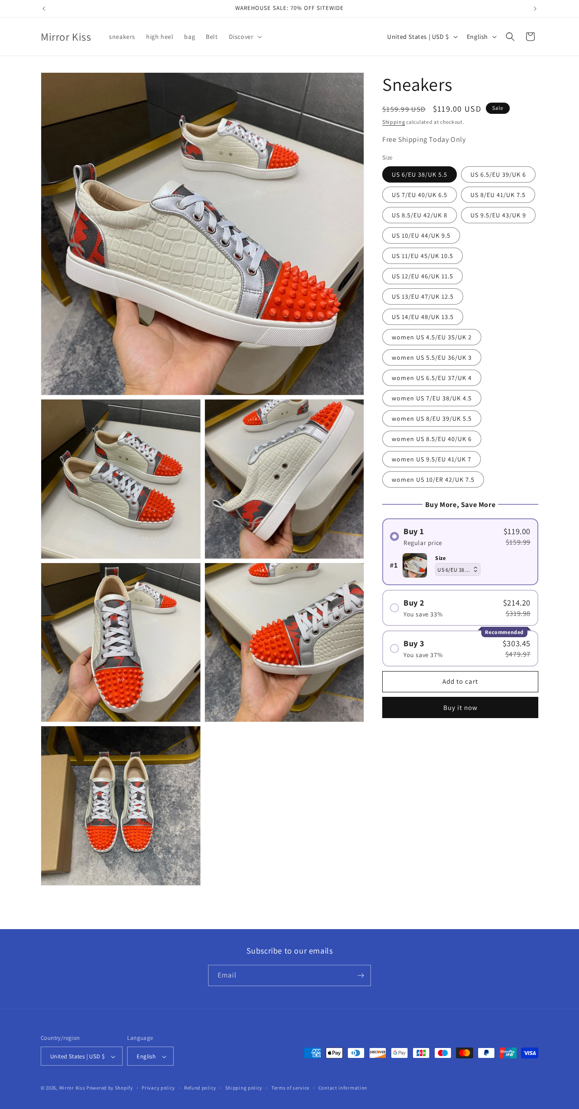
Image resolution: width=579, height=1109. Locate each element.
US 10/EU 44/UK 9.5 (421, 235)
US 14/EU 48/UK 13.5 (423, 317)
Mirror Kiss (72, 1088)
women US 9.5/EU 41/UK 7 (431, 459)
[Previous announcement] (44, 8)
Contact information (342, 1088)
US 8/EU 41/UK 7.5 (498, 195)
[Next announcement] (535, 8)
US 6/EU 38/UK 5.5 (419, 174)
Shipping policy (244, 1088)
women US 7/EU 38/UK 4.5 (432, 398)
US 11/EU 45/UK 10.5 (422, 256)
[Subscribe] (360, 975)
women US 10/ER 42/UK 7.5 (433, 479)
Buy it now (460, 707)
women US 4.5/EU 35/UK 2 (432, 337)
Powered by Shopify (109, 1088)
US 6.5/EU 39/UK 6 (498, 174)
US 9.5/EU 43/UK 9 (498, 215)
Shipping (393, 121)
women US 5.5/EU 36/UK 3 (432, 357)
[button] (244, 36)
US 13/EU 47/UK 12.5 (423, 296)
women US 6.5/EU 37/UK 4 (432, 378)
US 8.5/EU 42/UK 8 (419, 215)
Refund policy (200, 1088)
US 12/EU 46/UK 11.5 (422, 276)
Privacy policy (158, 1088)
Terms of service (290, 1088)
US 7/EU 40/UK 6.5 (419, 195)
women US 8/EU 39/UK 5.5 (432, 418)
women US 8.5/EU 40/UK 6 (432, 439)
